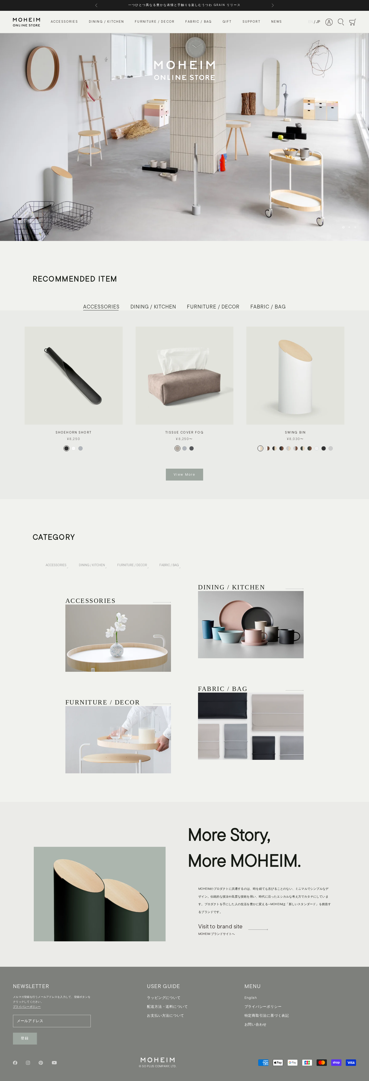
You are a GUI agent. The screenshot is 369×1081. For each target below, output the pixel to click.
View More (184, 474)
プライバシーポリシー (263, 1007)
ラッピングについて (163, 998)
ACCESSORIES (64, 22)
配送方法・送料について (167, 1007)
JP (318, 22)
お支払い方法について (165, 1016)
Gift (227, 22)
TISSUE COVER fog (184, 432)
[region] (184, 137)
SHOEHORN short (74, 432)
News (276, 22)
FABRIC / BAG (198, 22)
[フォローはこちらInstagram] (28, 1063)
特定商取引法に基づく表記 (266, 1016)
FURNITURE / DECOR (155, 22)
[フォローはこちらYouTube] (54, 1062)
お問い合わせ (255, 1024)
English (250, 998)
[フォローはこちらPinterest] (41, 1063)
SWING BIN (295, 432)
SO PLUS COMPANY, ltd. (159, 1066)
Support (251, 22)
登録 (25, 1038)
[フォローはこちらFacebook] (15, 1063)
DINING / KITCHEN (106, 22)
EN (310, 22)
